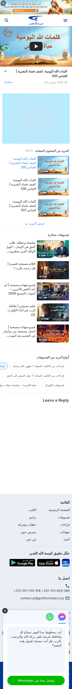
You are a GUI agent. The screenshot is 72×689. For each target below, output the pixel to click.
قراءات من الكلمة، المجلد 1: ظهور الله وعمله (38, 366)
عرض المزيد (37, 223)
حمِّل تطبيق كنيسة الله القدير (49, 553)
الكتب (32, 510)
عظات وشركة (27, 524)
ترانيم (32, 517)
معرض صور (28, 532)
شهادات (65, 532)
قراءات (65, 524)
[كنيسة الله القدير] (36, 20)
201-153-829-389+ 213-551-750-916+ (41, 591)
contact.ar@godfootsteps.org (42, 598)
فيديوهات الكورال (54, 385)
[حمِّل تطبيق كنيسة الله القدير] (66, 562)
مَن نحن (31, 539)
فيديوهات (64, 517)
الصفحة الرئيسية (59, 510)
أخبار (67, 539)
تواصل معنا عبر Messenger (36, 680)
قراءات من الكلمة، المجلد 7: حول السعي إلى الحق (35, 375)
